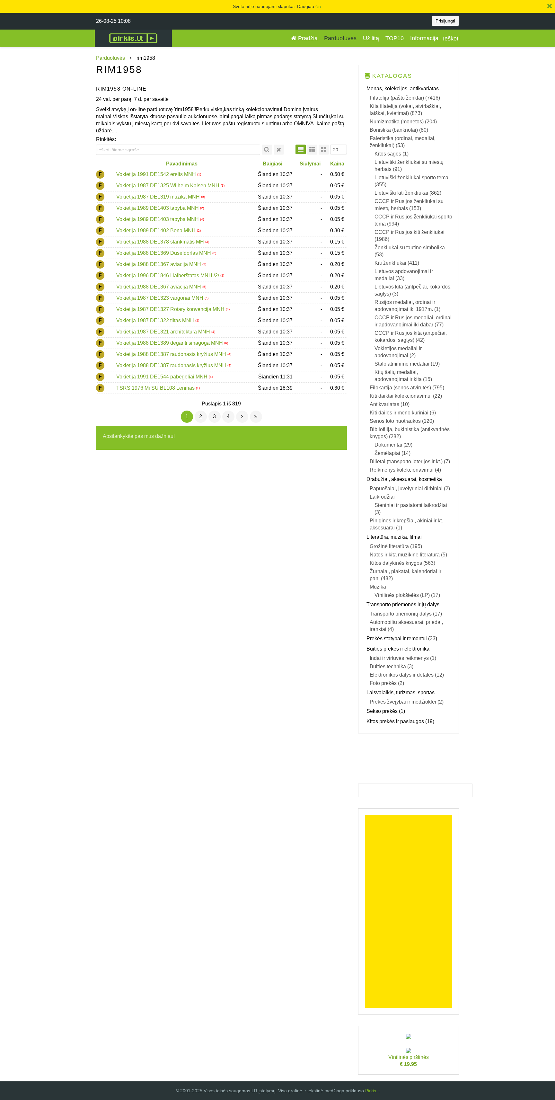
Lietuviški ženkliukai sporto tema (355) (411, 181)
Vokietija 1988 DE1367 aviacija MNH (159, 264)
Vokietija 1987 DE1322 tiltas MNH (155, 320)
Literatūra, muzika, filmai (394, 537)
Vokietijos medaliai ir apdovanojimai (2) (398, 352)
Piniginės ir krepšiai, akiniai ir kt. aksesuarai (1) (406, 524)
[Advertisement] (409, 911)
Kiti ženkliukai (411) (396, 263)
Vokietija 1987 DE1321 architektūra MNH (163, 331)
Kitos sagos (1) (391, 153)
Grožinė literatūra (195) (396, 546)
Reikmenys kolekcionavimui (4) (405, 470)
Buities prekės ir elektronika (397, 649)
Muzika (378, 587)
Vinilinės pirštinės (408, 1060)
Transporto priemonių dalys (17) (406, 614)
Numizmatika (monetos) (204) (403, 121)
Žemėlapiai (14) (392, 453)
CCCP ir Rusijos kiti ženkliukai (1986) (409, 235)
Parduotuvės (340, 38)
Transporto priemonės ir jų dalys (402, 604)
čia (318, 6)
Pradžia (307, 38)
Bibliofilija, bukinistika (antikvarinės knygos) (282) (410, 433)
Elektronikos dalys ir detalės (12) (407, 675)
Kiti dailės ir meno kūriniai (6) (403, 412)
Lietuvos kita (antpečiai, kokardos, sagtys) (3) (413, 290)
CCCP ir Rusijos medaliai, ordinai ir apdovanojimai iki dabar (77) (413, 321)
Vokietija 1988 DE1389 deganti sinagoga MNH (170, 343)
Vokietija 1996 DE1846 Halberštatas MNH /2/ (168, 275)
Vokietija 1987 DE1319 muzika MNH (158, 197)
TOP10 (394, 38)
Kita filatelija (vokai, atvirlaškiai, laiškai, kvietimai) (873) (405, 109)
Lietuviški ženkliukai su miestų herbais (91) (409, 165)
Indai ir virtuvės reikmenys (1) (403, 658)
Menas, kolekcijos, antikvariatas (402, 88)
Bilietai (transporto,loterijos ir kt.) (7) (410, 461)
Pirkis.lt (372, 1090)
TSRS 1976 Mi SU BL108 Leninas (156, 388)
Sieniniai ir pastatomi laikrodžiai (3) (410, 508)
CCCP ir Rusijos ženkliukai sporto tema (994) (413, 220)
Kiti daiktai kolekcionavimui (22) (406, 396)
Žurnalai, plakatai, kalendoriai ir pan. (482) (405, 575)
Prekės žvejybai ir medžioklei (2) (407, 702)
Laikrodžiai (382, 497)
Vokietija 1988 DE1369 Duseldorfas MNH (164, 253)
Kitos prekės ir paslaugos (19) (400, 721)
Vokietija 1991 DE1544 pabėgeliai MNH (162, 376)
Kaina (337, 163)
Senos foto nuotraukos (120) (402, 421)
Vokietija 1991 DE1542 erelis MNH (156, 174)
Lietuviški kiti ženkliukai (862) (407, 193)
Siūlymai (310, 163)
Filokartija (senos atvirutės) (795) (407, 387)
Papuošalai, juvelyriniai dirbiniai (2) (410, 488)
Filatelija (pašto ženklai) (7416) (405, 98)
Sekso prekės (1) (385, 711)
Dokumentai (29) (393, 445)
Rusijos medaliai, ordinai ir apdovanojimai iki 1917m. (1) (407, 305)
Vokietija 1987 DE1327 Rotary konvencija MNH (171, 309)
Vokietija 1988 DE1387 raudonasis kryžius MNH (171, 354)
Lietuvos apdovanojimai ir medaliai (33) (403, 275)
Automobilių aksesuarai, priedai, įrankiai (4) (406, 625)
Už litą (371, 38)
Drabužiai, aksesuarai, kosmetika (404, 479)
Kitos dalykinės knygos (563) (402, 563)
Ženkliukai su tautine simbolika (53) (409, 251)
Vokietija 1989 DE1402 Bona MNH (156, 230)
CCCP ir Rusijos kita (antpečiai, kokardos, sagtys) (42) (410, 336)
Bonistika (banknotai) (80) (399, 130)
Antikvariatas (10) (390, 404)
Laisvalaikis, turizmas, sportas (400, 692)
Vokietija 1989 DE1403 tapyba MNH (158, 208)
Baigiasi (272, 163)
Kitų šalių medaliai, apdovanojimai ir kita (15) (403, 375)
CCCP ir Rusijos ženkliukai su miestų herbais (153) (409, 205)
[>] (242, 417)
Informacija (424, 38)
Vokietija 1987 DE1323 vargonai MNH (160, 298)
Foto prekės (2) (387, 683)
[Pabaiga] (256, 417)
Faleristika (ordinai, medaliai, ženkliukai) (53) (403, 142)
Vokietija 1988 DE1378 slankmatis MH (160, 241)
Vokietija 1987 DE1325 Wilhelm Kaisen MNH (168, 185)
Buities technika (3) (391, 666)
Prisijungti (445, 20)
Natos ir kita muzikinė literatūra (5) (408, 554)
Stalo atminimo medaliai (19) (407, 364)
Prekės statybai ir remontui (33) (401, 638)
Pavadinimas (182, 163)
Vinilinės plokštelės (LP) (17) (407, 595)
